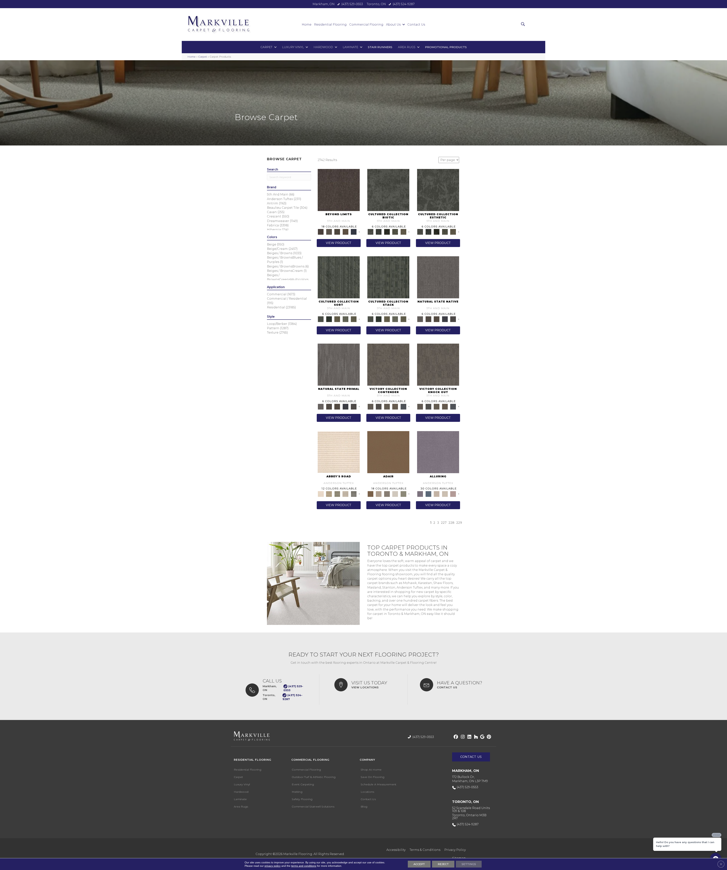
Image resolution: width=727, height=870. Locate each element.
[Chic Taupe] (345, 493)
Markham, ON (324, 4)
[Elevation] (337, 231)
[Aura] (339, 451)
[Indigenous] (436, 318)
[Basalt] (436, 493)
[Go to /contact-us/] (454, 684)
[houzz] (475, 737)
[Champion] (378, 406)
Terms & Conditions (425, 850)
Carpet (202, 56)
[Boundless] (337, 493)
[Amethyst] (438, 451)
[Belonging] (438, 277)
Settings (469, 864)
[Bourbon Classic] (388, 451)
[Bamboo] (328, 493)
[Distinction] (403, 231)
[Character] (378, 231)
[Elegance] (395, 493)
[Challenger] (388, 364)
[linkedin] (468, 737)
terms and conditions (303, 865)
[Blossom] (453, 493)
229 (459, 523)
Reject (443, 864)
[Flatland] (353, 231)
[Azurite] (428, 493)
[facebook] (455, 737)
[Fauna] (345, 231)
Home (191, 56)
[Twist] (353, 318)
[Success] (403, 406)
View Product (338, 243)
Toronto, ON (376, 4)
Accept (419, 864)
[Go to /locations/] (367, 684)
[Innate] (445, 318)
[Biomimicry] (388, 189)
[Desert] (328, 231)
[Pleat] (345, 318)
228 (451, 523)
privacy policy (272, 865)
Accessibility (396, 850)
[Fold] (337, 318)
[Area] (339, 189)
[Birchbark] (445, 493)
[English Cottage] (403, 493)
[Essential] (428, 318)
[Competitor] (387, 406)
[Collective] (387, 231)
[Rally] (395, 406)
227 (444, 523)
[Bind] (339, 277)
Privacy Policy (455, 850)
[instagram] (462, 737)
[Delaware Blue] (353, 493)
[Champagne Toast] (378, 493)
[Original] (453, 318)
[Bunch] (328, 318)
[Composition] (395, 231)
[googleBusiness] (481, 737)
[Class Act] (387, 493)
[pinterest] (488, 737)
